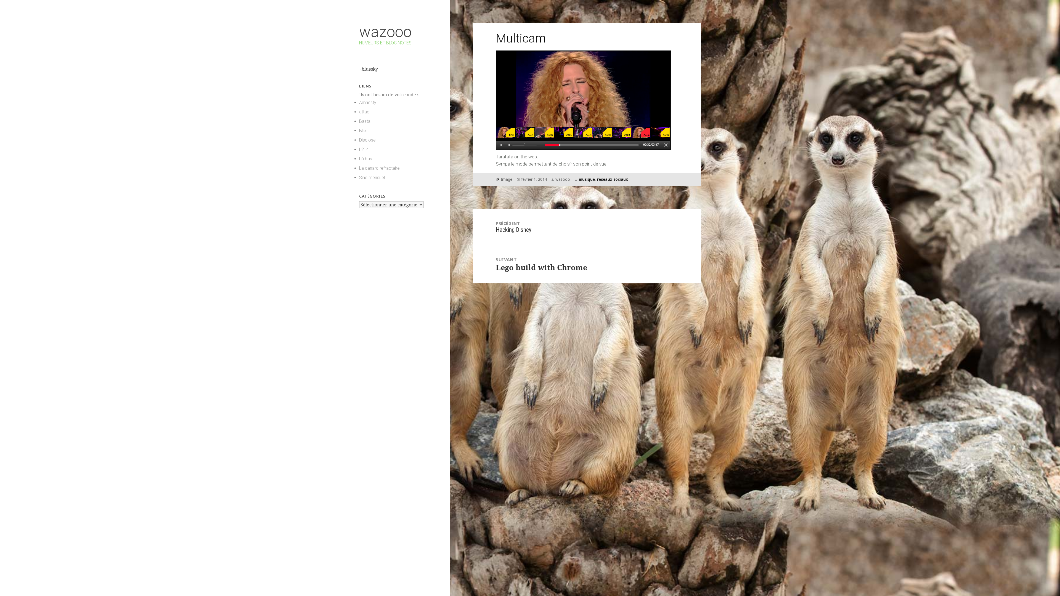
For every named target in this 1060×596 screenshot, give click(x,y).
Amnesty (367, 102)
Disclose (367, 140)
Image (506, 179)
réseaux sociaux (612, 179)
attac (364, 112)
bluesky (370, 69)
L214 (364, 149)
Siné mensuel (372, 177)
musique (587, 179)
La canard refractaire (379, 168)
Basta (364, 121)
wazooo (385, 32)
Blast (364, 130)
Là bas (365, 158)
